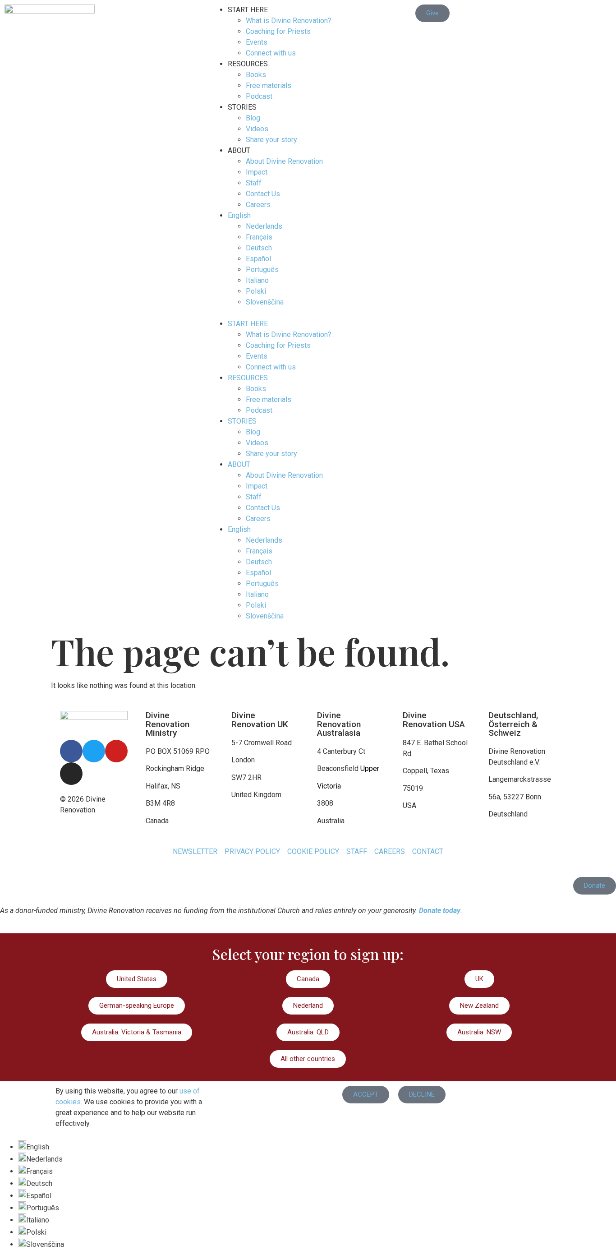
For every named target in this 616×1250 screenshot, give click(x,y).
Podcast (259, 96)
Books (256, 74)
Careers (258, 204)
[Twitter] (94, 751)
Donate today (439, 910)
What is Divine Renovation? (288, 20)
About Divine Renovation (284, 161)
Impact (256, 172)
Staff (254, 183)
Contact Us (263, 193)
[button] (308, 313)
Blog (253, 118)
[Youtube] (116, 751)
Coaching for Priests (278, 31)
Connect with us (271, 53)
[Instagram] (71, 773)
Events (256, 42)
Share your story (271, 139)
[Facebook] (71, 751)
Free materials (268, 85)
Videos (257, 129)
